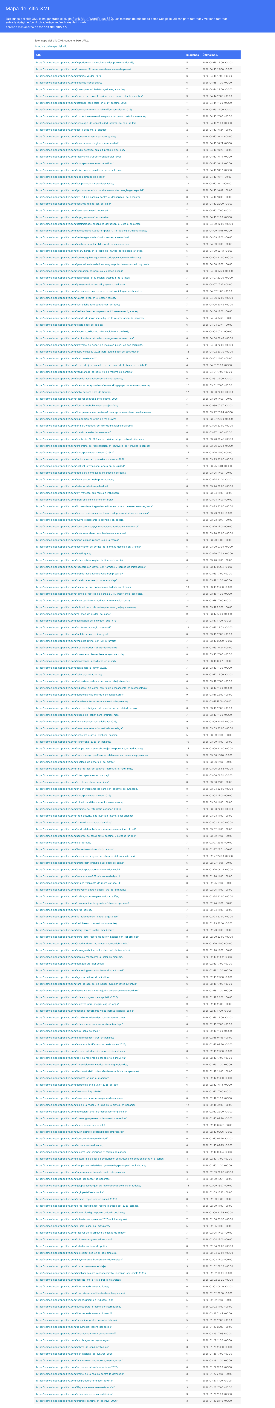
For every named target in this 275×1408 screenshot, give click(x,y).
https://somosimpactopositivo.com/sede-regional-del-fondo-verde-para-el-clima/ (82, 237)
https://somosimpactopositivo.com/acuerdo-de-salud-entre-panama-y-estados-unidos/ (86, 835)
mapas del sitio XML (54, 27)
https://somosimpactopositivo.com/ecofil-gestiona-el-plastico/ (71, 129)
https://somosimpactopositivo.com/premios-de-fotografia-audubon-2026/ (78, 809)
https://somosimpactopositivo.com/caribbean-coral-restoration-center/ (76, 923)
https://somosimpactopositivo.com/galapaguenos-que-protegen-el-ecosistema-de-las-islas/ (88, 1185)
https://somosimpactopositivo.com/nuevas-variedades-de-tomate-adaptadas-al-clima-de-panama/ (92, 513)
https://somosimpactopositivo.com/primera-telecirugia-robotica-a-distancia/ (79, 560)
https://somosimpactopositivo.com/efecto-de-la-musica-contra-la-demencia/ (80, 1374)
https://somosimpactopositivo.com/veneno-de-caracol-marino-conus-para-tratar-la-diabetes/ (89, 96)
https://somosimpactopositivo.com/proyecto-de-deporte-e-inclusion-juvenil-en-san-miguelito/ (89, 345)
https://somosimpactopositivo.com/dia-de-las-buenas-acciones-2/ (74, 1313)
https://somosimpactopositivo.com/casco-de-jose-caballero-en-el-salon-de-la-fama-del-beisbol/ (91, 365)
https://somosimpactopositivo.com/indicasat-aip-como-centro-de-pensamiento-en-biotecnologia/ (91, 688)
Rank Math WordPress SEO (92, 19)
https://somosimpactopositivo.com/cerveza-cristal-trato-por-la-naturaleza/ (78, 1279)
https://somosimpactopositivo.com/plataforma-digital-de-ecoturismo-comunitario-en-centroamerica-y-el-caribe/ (100, 1158)
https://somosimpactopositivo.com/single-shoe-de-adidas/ (69, 324)
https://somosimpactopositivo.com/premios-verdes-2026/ (69, 76)
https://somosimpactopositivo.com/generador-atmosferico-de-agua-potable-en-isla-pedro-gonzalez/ (93, 264)
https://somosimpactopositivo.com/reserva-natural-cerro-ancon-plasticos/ (78, 156)
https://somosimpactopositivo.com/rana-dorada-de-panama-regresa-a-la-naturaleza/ (84, 768)
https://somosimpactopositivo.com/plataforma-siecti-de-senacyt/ (73, 432)
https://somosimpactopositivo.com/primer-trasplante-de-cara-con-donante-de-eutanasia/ (87, 788)
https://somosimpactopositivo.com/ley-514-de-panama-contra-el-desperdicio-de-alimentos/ (88, 197)
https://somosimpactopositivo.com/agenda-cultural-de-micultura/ (73, 977)
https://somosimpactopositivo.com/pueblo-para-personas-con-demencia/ (78, 869)
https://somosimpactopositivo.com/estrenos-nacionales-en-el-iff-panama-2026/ (81, 102)
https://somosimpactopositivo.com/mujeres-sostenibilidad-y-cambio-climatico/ (81, 1152)
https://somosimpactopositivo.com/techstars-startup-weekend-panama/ (77, 735)
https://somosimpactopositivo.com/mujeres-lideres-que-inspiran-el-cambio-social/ (83, 600)
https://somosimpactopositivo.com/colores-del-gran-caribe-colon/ (74, 1239)
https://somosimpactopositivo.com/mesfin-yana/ (63, 553)
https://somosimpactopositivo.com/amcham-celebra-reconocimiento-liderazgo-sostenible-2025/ (91, 1273)
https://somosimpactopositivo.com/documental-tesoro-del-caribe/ (73, 1326)
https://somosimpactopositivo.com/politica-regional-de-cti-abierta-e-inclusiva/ (81, 1057)
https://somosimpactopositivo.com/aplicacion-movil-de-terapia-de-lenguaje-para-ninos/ (86, 607)
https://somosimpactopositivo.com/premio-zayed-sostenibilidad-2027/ (76, 1199)
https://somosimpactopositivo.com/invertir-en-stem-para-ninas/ (72, 782)
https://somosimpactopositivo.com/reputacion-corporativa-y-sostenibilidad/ (79, 271)
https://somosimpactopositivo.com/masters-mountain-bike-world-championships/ (82, 244)
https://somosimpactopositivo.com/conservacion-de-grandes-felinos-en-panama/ (82, 903)
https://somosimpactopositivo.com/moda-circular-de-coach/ (70, 176)
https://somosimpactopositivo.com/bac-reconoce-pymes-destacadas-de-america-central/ (87, 526)
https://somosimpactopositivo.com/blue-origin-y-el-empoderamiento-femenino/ (81, 1118)
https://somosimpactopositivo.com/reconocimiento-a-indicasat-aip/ (74, 1300)
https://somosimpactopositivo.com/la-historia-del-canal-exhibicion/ (74, 1394)
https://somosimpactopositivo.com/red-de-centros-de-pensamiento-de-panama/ (82, 701)
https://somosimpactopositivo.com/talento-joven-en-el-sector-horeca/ (76, 297)
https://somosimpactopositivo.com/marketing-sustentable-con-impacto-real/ (79, 970)
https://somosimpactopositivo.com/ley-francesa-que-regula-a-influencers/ (78, 493)
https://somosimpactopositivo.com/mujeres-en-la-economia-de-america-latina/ (81, 533)
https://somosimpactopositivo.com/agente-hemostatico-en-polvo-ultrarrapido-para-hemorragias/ (91, 230)
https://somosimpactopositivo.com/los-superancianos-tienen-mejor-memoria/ (80, 654)
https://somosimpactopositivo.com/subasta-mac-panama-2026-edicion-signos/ (81, 1219)
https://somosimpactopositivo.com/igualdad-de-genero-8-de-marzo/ (75, 762)
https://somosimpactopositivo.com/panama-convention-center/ (72, 210)
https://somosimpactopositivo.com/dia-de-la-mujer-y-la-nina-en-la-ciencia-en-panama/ (85, 1104)
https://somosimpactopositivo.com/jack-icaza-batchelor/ (68, 1031)
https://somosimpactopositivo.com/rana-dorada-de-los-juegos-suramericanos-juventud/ (86, 983)
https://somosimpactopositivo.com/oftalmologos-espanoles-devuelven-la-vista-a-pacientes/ (88, 223)
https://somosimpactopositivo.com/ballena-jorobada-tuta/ (69, 674)
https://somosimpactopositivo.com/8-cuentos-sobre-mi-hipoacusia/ (74, 849)
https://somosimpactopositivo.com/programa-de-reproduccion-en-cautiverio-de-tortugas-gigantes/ (93, 445)
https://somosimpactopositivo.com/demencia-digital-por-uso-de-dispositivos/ (80, 1212)
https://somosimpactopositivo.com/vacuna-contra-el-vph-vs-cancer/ (75, 479)
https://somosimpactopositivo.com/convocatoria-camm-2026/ (71, 667)
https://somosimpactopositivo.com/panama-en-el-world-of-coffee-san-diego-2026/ (84, 109)
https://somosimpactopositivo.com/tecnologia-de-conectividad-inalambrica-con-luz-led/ (86, 123)
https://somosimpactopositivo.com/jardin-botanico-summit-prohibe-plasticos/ (80, 150)
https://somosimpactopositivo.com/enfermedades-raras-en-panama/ (75, 1037)
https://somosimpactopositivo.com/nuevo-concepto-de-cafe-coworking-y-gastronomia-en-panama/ (93, 385)
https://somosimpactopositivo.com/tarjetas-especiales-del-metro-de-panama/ (80, 1172)
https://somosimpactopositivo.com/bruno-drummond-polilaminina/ (73, 822)
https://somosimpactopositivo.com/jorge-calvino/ (64, 909)
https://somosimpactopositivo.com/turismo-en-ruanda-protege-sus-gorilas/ (79, 1360)
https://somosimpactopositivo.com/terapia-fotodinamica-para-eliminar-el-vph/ (80, 1051)
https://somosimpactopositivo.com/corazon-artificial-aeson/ (70, 963)
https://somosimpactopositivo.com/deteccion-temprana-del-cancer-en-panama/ (81, 1111)
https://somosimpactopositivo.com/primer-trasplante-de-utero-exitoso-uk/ (78, 883)
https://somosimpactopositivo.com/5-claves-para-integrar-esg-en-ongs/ (77, 1004)
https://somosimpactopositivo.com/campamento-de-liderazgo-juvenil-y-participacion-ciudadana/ (91, 1165)
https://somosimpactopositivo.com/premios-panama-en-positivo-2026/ (76, 1400)
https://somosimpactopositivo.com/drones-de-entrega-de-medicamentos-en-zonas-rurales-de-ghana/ (94, 506)
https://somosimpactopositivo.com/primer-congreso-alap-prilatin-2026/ (77, 997)
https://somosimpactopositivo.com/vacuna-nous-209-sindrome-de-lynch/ (78, 876)
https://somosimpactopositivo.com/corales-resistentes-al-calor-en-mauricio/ (79, 957)
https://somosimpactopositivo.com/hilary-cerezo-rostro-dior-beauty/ (75, 930)
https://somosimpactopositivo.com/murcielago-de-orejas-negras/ (73, 1340)
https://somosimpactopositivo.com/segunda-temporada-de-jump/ (73, 203)
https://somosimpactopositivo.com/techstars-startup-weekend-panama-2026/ (80, 459)
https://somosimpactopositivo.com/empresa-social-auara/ (69, 82)
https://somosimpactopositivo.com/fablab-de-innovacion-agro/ (72, 634)
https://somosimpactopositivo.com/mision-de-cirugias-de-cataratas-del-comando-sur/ (85, 856)
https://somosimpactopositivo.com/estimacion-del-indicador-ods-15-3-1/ (77, 620)
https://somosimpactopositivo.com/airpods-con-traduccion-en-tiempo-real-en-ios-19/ (85, 62)
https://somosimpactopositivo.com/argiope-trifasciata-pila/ (69, 1192)
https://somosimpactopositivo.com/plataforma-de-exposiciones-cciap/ (76, 580)
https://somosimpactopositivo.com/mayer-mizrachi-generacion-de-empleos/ (79, 1259)
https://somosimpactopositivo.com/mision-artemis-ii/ (66, 358)
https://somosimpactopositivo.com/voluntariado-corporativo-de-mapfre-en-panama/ (84, 371)
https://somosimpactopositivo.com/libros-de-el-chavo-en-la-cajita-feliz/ (77, 405)
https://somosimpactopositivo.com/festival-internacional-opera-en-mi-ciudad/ (80, 466)
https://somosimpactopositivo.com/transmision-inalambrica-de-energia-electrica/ (82, 1064)
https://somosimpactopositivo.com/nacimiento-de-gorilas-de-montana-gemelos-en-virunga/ (88, 546)
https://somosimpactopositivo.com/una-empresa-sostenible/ (70, 1125)
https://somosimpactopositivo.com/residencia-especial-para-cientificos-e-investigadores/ (87, 311)
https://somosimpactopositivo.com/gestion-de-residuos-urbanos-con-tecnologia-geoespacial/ (89, 190)
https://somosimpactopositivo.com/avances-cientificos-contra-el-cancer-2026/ (81, 1044)
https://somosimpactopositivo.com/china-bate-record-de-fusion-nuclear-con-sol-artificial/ (87, 936)
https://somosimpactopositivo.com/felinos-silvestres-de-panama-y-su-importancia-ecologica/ (89, 593)
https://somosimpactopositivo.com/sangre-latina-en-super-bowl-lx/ (74, 1380)
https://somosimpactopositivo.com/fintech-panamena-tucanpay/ (72, 775)
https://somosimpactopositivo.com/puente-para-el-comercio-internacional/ (78, 1306)
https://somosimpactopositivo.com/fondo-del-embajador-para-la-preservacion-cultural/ (86, 829)
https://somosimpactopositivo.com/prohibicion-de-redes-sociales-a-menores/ (80, 1017)
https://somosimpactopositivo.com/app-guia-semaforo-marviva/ (72, 217)
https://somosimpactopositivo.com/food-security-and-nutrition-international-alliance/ (84, 815)
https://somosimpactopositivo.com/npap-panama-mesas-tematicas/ (74, 163)
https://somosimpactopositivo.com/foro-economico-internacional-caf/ (76, 1333)
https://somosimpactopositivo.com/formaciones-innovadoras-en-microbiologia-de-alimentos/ (89, 291)
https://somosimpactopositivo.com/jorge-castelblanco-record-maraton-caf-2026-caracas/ (87, 1205)
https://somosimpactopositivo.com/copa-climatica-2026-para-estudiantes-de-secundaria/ (87, 351)
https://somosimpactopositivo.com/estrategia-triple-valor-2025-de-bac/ (77, 1084)
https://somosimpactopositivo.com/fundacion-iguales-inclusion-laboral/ (76, 1320)
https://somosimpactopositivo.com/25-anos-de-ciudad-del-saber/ (73, 614)
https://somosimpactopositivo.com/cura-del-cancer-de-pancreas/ (73, 1178)
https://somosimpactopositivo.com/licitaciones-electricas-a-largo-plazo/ (77, 916)
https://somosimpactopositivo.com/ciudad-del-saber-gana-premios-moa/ (77, 714)
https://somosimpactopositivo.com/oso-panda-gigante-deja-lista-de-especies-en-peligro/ (87, 990)
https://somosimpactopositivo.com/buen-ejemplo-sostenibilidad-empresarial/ (80, 1131)
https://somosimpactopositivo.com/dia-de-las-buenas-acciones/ (72, 1286)
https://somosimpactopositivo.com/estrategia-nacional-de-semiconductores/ (79, 694)
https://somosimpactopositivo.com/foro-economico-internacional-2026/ (77, 1367)
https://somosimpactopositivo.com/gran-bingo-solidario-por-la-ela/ (74, 499)
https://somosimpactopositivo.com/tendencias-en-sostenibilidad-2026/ (76, 721)
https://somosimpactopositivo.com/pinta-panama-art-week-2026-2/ (75, 452)
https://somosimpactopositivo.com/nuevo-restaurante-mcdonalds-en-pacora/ (80, 519)
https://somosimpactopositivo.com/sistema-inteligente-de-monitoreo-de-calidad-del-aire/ (87, 708)
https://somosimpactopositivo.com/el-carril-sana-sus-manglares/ (73, 1226)
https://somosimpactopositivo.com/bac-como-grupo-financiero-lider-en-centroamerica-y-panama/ (92, 755)
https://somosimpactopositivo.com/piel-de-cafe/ (63, 842)
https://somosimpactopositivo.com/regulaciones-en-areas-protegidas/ (76, 136)
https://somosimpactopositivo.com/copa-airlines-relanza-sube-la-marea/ (77, 540)
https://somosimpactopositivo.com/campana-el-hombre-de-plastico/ (75, 183)
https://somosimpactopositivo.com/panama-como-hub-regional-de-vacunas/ (79, 1098)
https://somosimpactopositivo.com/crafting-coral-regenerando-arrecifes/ (77, 896)
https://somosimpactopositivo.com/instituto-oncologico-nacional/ (73, 627)
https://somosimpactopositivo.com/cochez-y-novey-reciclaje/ (71, 1266)
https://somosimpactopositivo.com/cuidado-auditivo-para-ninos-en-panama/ (79, 802)
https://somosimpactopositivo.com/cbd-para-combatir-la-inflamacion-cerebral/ (81, 472)
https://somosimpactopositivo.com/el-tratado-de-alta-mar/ (69, 1145)
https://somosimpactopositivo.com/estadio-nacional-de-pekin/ (71, 1246)
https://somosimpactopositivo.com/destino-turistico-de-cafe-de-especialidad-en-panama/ (87, 1071)
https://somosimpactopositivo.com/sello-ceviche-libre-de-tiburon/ (73, 392)
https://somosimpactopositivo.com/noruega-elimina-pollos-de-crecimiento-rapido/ (83, 950)
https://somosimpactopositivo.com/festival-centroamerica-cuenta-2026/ (77, 398)
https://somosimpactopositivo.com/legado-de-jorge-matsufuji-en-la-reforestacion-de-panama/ (90, 318)
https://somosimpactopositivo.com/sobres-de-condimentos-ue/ (72, 1347)
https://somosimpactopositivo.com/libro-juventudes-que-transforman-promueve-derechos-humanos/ (93, 412)
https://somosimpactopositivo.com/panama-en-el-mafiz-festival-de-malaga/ (79, 728)
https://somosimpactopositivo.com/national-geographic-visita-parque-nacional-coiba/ (85, 1010)
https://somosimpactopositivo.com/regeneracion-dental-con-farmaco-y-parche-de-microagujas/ (91, 566)
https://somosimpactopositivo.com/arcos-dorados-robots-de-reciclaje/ (76, 647)
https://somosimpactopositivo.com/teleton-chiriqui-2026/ (68, 1091)
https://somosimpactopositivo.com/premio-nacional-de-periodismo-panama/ (79, 378)
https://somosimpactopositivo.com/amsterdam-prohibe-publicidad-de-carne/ (80, 862)
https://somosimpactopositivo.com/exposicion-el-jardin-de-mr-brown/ (76, 419)
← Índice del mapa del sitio (50, 46)
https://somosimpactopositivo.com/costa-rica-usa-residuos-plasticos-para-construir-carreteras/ (91, 116)
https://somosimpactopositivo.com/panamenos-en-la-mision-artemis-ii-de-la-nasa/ (83, 277)
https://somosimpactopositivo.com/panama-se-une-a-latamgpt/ (72, 1078)
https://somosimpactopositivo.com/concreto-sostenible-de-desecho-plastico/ (80, 1293)
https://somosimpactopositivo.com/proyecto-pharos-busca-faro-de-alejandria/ (81, 889)
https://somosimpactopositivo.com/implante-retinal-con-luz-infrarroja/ (76, 640)
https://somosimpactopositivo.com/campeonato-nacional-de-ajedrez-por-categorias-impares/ (89, 748)
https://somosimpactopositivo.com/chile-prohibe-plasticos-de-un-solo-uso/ (79, 170)
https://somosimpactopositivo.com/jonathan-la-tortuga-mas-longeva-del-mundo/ (82, 943)
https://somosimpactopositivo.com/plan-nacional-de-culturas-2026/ (74, 1353)
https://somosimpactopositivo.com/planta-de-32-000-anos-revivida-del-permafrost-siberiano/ (90, 439)
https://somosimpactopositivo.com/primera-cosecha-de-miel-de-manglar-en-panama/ (84, 425)
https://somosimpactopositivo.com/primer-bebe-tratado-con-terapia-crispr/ (79, 1024)
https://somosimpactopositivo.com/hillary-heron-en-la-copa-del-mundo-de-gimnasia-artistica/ (89, 250)
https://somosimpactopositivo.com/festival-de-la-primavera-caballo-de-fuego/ (81, 1232)
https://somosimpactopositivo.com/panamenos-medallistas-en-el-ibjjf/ (76, 661)
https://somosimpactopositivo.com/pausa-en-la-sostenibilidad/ (72, 1138)
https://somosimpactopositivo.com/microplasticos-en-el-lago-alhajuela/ (76, 1252)
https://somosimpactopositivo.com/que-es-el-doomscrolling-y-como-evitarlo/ (80, 284)
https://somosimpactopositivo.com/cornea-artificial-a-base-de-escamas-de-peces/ (83, 69)
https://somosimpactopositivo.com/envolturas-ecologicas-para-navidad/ (77, 143)
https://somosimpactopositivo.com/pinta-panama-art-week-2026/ (73, 795)
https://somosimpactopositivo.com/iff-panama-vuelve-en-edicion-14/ (75, 1387)
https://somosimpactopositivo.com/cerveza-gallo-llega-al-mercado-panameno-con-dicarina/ (88, 257)
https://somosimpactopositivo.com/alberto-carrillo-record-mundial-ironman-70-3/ (82, 331)
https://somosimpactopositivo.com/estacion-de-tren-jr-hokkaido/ (73, 486)
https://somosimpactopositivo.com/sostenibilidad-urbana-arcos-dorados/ (78, 304)
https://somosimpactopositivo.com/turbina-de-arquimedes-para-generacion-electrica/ (85, 338)
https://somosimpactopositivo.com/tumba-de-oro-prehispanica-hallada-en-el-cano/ (83, 587)
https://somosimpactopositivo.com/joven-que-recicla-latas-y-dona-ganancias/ (80, 89)
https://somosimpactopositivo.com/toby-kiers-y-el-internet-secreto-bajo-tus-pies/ (83, 681)
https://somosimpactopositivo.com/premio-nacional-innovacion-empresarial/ (79, 573)
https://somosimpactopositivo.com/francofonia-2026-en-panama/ (73, 741)
